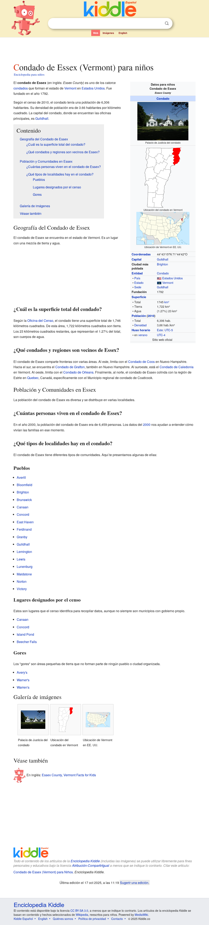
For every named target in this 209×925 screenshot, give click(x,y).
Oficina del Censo (40, 320)
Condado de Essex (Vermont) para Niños (43, 872)
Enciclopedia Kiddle (85, 861)
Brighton (162, 264)
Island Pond (25, 634)
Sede (137, 287)
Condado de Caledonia (176, 367)
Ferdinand (24, 529)
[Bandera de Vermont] (159, 282)
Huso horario (141, 330)
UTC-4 (161, 335)
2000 (146, 424)
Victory (22, 588)
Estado (138, 282)
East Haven (25, 522)
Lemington (24, 551)
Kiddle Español (23, 919)
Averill (21, 477)
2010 (151, 316)
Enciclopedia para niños (29, 74)
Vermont (167, 282)
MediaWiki (141, 915)
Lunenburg (24, 566)
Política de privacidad (92, 919)
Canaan (22, 507)
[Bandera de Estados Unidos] (159, 278)
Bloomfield (24, 484)
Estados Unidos (172, 278)
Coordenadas (141, 254)
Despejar (158, 23)
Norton (22, 581)
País (137, 278)
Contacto (117, 919)
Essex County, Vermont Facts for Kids (69, 775)
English (123, 33)
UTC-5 (169, 330)
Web (95, 33)
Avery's (22, 672)
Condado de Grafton (70, 367)
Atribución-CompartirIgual (90, 865)
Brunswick (24, 499)
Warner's (23, 680)
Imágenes (108, 33)
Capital (136, 259)
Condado (163, 98)
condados (20, 88)
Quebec (33, 377)
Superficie (139, 297)
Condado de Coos (141, 361)
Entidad (137, 273)
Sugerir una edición (134, 882)
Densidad (140, 325)
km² (166, 302)
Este (160, 330)
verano (142, 335)
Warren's (23, 687)
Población (139, 316)
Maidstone (24, 574)
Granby (22, 537)
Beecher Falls (27, 641)
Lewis (21, 559)
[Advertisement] (104, 49)
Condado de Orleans (78, 372)
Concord (23, 514)
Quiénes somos (63, 919)
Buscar (167, 23)
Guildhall (162, 259)
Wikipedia (82, 915)
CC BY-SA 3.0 (79, 910)
